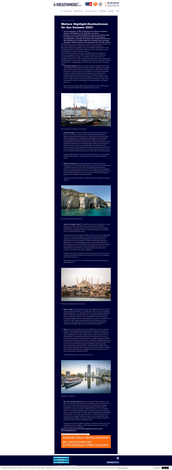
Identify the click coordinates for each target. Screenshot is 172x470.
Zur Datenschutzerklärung (122, 468)
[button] (102, 11)
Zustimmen (165, 468)
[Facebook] (117, 458)
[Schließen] (170, 468)
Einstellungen (157, 468)
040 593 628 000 (113, 3)
